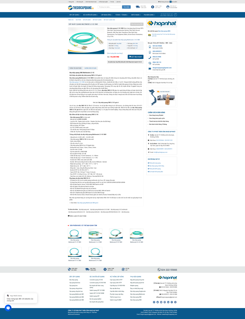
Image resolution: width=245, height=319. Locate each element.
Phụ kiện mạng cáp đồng (116, 294)
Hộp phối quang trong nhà (137, 280)
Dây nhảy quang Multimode (137, 294)
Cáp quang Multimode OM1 (76, 294)
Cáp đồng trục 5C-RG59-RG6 (117, 285)
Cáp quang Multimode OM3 (76, 300)
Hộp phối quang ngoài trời (137, 282)
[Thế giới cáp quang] (81, 8)
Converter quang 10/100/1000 (98, 282)
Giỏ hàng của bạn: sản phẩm (168, 1)
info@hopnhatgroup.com (160, 152)
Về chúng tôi (80, 1)
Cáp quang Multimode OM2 (76, 297)
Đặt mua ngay (136, 57)
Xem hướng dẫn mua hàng (115, 53)
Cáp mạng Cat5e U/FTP (116, 280)
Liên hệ (118, 1)
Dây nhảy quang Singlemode (138, 291)
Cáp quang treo (73, 285)
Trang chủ (71, 1)
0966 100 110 (157, 62)
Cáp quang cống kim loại (76, 291)
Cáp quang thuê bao (74, 282)
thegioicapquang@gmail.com (162, 68)
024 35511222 (168, 140)
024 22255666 (160, 140)
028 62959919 (157, 51)
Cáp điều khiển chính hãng (117, 291)
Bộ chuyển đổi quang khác (97, 302)
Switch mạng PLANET (116, 300)
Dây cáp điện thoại (115, 288)
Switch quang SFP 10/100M (97, 290)
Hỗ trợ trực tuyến (103, 1)
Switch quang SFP (94, 296)
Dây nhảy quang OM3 (137, 24)
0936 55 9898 (157, 57)
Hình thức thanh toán (91, 1)
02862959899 (160, 149)
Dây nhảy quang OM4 (135, 300)
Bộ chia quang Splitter (95, 299)
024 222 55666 (157, 46)
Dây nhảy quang (73, 280)
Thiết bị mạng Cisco (115, 297)
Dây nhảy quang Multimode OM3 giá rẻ (87, 203)
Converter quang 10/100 (96, 280)
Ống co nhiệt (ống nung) (136, 288)
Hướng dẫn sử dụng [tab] (90, 68)
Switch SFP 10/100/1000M (97, 293)
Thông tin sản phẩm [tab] (75, 68)
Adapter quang (134, 285)
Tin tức (112, 1)
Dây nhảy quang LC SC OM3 (77, 82)
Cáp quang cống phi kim (75, 288)
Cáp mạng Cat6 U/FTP (116, 282)
